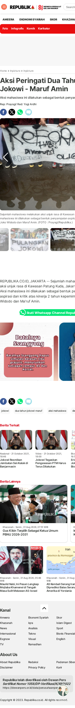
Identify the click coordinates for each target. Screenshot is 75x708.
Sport (59, 628)
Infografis (17, 28)
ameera (8, 19)
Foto (5, 28)
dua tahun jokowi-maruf (28, 410)
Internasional (8, 633)
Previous (5, 210)
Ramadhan (34, 644)
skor (53, 19)
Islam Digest (64, 622)
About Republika (10, 662)
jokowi (5, 410)
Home (3, 70)
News (3, 628)
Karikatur (44, 28)
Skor (59, 617)
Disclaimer (6, 667)
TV (2, 644)
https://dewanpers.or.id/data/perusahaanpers (31, 687)
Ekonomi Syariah (32, 19)
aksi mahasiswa (57, 410)
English (60, 639)
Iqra (30, 622)
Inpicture (15, 70)
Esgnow (5, 639)
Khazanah (6, 622)
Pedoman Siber (65, 662)
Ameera (5, 617)
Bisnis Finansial (65, 633)
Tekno (32, 633)
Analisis (33, 628)
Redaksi (33, 662)
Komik (31, 28)
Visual (32, 639)
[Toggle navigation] (4, 7)
